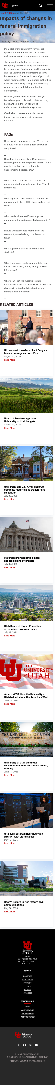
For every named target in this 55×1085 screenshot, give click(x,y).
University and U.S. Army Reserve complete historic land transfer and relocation (24, 489)
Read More (9, 359)
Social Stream (28, 1013)
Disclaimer (43, 1057)
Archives (27, 990)
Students (27, 983)
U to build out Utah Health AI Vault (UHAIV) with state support (23, 835)
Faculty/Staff (27, 979)
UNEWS (27, 1007)
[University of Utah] (27, 1035)
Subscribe (28, 993)
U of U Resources (28, 1017)
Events (27, 986)
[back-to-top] (51, 1079)
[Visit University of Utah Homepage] (5, 5)
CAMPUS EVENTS (27, 1010)
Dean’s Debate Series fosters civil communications (24, 903)
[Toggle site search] (40, 5)
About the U (25, 1061)
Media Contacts (38, 1061)
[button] (27, 148)
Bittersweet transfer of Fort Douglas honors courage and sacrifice (25, 352)
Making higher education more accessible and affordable (22, 559)
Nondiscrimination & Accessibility (22, 1057)
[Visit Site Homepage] (27, 954)
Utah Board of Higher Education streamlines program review (22, 628)
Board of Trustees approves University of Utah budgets (20, 420)
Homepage (27, 976)
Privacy (14, 1061)
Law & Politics (7, 13)
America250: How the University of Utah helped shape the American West (26, 696)
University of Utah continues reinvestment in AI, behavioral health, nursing (26, 765)
